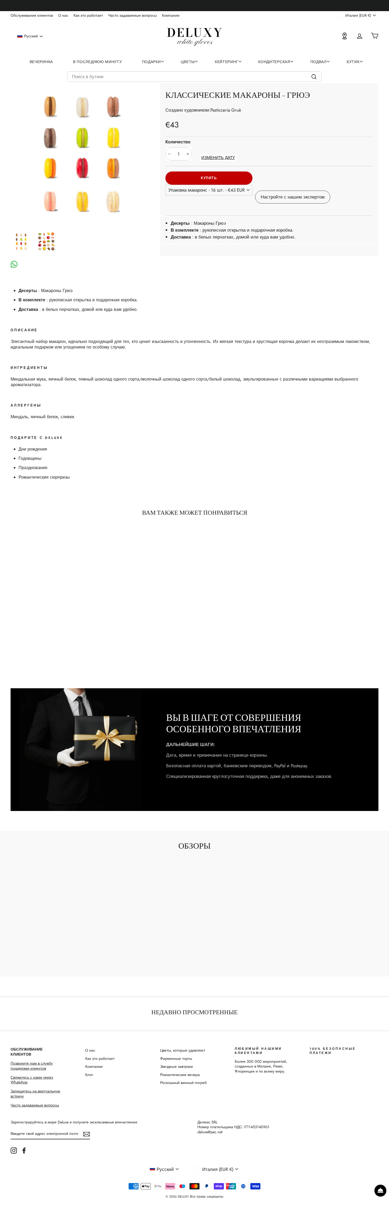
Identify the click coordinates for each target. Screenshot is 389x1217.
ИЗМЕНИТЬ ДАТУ (218, 158)
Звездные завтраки (176, 1066)
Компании (170, 15)
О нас (63, 15)
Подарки (151, 61)
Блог (89, 1074)
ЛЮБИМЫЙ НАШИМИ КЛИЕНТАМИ (258, 1051)
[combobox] (194, 76)
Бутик (353, 61)
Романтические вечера (180, 1074)
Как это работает (88, 15)
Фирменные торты (176, 1058)
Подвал (318, 61)
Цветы (188, 61)
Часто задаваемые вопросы (132, 15)
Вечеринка (41, 61)
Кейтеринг (226, 61)
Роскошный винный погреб (183, 1082)
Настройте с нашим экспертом (293, 197)
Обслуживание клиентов (32, 15)
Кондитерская (274, 61)
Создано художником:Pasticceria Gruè (203, 110)
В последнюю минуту (97, 61)
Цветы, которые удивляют (182, 1050)
